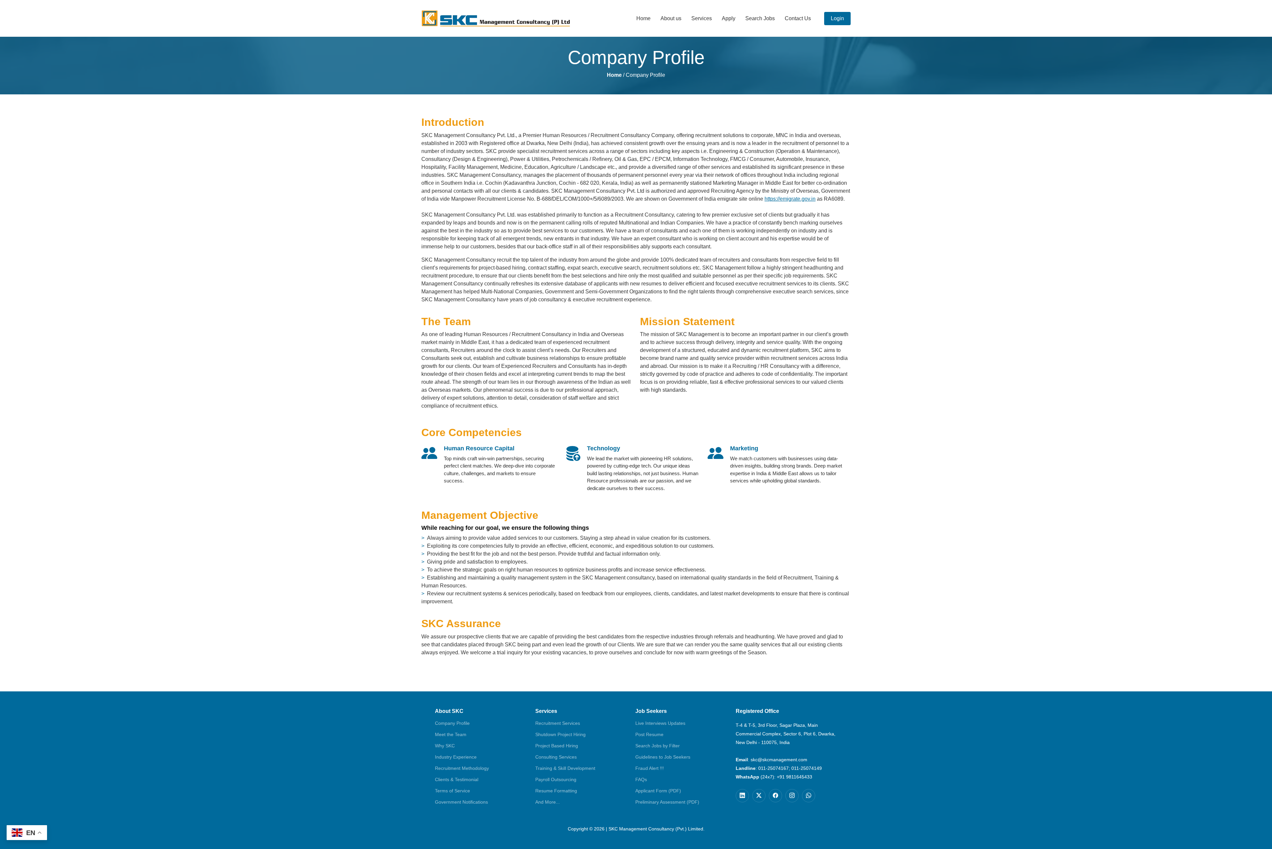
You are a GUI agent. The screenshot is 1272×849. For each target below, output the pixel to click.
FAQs (641, 779)
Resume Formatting (556, 790)
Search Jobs (760, 18)
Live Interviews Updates (660, 723)
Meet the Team (450, 734)
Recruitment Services (557, 723)
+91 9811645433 (794, 776)
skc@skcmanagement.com (779, 759)
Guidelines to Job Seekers (662, 757)
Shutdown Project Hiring (560, 734)
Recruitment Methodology (462, 768)
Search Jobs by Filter (657, 745)
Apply (728, 18)
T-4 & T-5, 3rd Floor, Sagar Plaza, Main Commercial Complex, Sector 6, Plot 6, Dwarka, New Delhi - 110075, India (785, 734)
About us (671, 18)
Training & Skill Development (565, 768)
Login (837, 18)
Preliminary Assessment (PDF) (667, 802)
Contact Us (798, 18)
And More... (547, 802)
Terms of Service (452, 790)
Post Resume (649, 734)
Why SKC (445, 745)
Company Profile (452, 723)
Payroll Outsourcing (555, 779)
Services (701, 18)
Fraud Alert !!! (649, 768)
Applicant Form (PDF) (658, 790)
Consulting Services (556, 757)
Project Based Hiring (556, 745)
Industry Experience (456, 757)
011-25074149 (806, 768)
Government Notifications (461, 802)
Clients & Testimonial (456, 779)
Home (643, 18)
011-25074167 (773, 768)
